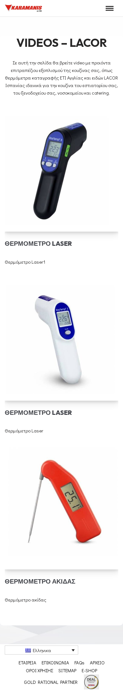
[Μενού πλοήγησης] (109, 8)
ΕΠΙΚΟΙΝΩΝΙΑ (55, 662)
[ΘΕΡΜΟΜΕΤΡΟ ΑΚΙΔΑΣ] (61, 506)
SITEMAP (67, 670)
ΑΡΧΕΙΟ (97, 662)
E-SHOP (89, 670)
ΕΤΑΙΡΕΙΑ (27, 662)
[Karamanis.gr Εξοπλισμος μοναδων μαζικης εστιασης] (24, 8)
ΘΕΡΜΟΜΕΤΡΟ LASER (38, 243)
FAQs (79, 662)
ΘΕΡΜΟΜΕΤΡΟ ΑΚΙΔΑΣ (40, 581)
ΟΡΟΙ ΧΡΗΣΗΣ (39, 670)
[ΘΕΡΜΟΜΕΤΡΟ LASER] (61, 169)
